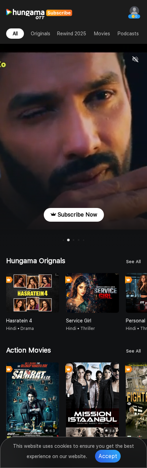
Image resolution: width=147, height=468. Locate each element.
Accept (107, 456)
